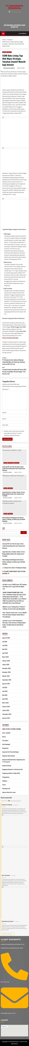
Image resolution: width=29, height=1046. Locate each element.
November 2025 (6, 672)
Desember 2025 (6, 668)
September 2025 (6, 680)
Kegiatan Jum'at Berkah (8, 756)
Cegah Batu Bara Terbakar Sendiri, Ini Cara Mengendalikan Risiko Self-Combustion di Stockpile (13, 494)
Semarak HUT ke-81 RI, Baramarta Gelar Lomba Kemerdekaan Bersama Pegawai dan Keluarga (13, 468)
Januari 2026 (5, 664)
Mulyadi (4, 607)
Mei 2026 (4, 649)
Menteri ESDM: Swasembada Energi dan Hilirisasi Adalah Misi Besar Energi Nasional (14, 601)
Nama (4, 412)
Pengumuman (5, 777)
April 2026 (5, 653)
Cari (3, 528)
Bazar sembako (6, 733)
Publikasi (9, 52)
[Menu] (9, 33)
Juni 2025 (4, 691)
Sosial (3, 785)
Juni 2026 (4, 645)
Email (4, 419)
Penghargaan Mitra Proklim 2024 (11, 773)
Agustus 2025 (6, 684)
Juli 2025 (4, 687)
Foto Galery (10, 462)
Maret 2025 (5, 703)
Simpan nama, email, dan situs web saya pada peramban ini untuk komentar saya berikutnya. (14, 433)
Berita (4, 52)
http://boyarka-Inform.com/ (10, 613)
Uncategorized (6, 788)
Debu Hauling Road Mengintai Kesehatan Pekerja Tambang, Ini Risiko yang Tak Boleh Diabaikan (13, 519)
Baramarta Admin (9, 68)
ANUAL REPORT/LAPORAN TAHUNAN (11, 729)
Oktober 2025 (6, 676)
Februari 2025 (6, 707)
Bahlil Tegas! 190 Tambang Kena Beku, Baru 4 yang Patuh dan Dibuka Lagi (15, 587)
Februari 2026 (6, 661)
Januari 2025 (5, 710)
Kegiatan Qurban (6, 766)
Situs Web (5, 425)
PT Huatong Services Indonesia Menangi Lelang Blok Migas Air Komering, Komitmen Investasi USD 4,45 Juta (13, 361)
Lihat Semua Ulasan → (7, 933)
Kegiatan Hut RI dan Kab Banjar (10, 752)
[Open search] (13, 33)
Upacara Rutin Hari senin (8, 792)
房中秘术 (5, 584)
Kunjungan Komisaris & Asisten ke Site (12, 769)
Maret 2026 (5, 657)
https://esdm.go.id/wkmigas (10, 337)
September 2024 (6, 714)
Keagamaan (5, 748)
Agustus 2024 (6, 718)
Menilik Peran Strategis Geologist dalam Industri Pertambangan (15, 615)
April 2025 (5, 699)
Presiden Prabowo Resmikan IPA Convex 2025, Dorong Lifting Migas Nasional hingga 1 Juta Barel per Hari (14, 370)
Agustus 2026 (6, 638)
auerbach (5, 621)
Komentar (5, 389)
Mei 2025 (4, 695)
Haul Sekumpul (6, 744)
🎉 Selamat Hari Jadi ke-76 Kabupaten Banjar (14, 568)
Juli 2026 (4, 642)
